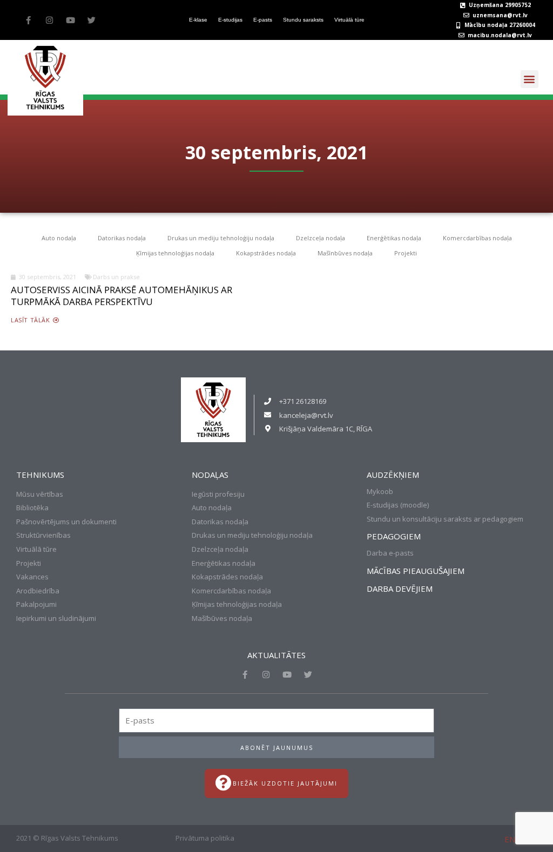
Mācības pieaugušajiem (415, 570)
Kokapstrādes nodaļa (266, 253)
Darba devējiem (400, 588)
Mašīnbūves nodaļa (345, 253)
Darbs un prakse (116, 277)
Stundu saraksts (303, 20)
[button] (529, 79)
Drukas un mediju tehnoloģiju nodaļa (220, 238)
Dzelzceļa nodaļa (320, 238)
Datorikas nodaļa (122, 238)
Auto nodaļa (59, 238)
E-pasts (262, 20)
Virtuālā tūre (349, 20)
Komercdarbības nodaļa (477, 238)
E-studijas (230, 20)
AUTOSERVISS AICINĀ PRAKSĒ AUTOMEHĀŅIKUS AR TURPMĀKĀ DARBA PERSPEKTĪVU (121, 295)
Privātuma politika (205, 838)
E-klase (198, 20)
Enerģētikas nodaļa (394, 238)
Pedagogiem (394, 536)
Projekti (405, 253)
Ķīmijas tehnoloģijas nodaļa (175, 253)
